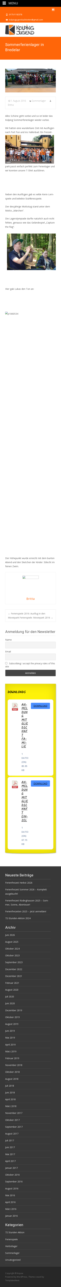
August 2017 (11, 1133)
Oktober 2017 (12, 1119)
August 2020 (11, 989)
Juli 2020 (9, 996)
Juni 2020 (10, 1003)
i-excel (38, 1276)
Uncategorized (12, 1259)
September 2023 (14, 962)
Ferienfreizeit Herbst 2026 (18, 882)
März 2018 (10, 1106)
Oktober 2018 (12, 1071)
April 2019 (10, 1044)
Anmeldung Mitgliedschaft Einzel (24, 801)
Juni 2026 (10, 935)
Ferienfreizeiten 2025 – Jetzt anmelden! (25, 911)
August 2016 (11, 1188)
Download (40, 705)
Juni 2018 (10, 1092)
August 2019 (11, 1024)
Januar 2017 (11, 1167)
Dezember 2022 (13, 969)
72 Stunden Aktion (14, 1232)
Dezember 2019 (13, 1010)
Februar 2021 (12, 982)
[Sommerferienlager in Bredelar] (30, 80)
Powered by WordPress (16, 1276)
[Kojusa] (17, 29)
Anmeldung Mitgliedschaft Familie (24, 725)
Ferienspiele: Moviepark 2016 (36, 617)
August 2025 (11, 941)
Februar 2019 (12, 1058)
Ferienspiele (11, 1239)
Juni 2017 (10, 1147)
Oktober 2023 (12, 955)
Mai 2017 (10, 1154)
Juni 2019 (10, 1030)
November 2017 (13, 1113)
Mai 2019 (10, 1037)
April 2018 (10, 1099)
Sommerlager (39, 100)
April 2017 (10, 1161)
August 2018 (11, 1078)
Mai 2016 (10, 1195)
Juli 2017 (9, 1140)
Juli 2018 (9, 1085)
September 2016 (14, 1181)
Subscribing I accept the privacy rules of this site (30, 665)
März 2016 (10, 1209)
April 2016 (10, 1202)
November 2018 (13, 1065)
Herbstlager (11, 1246)
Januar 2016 (11, 1215)
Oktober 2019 (12, 1017)
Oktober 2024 (12, 948)
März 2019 (10, 1051)
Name (8, 639)
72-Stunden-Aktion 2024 (18, 918)
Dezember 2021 (13, 976)
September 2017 (14, 1126)
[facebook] (53, 10)
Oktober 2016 (12, 1174)
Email (8, 651)
